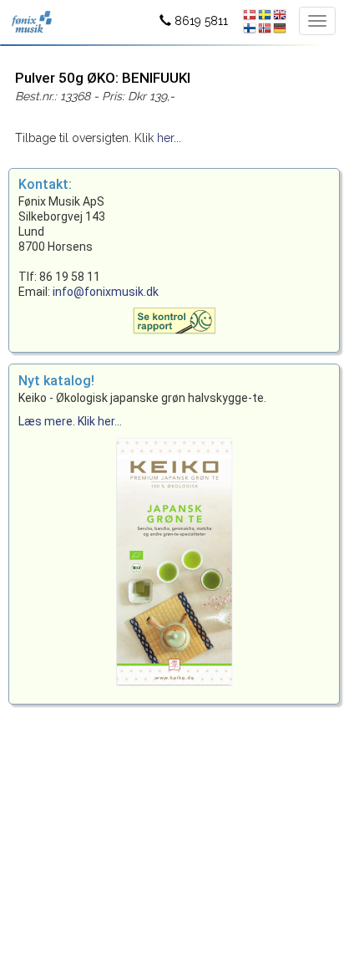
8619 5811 (199, 21)
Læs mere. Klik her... (70, 421)
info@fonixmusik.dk (106, 291)
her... (169, 138)
